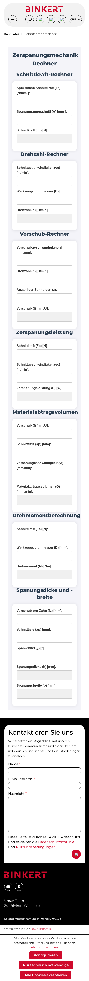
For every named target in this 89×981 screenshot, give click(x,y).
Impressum (47, 918)
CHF (73, 19)
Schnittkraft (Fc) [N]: (32, 130)
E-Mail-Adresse (21, 779)
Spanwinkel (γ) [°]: (31, 648)
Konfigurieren (46, 955)
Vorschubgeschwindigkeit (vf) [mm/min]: (40, 250)
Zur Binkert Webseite (22, 906)
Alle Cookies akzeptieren (46, 975)
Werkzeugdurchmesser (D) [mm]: (42, 191)
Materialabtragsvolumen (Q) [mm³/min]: (38, 489)
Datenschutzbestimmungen (22, 918)
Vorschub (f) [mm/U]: (33, 308)
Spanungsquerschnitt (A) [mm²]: (42, 111)
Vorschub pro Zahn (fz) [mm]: (39, 610)
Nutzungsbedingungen (36, 847)
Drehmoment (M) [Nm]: (34, 566)
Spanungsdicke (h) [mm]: (36, 667)
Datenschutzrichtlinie (56, 842)
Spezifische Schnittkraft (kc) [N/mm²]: (38, 90)
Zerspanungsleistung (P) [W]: (40, 388)
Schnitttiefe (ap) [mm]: (34, 444)
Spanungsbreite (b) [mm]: (37, 685)
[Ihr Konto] (40, 19)
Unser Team (14, 901)
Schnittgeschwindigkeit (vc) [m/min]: (38, 170)
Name (14, 764)
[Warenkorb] (62, 19)
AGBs (57, 918)
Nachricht (17, 794)
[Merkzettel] (51, 19)
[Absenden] (76, 854)
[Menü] (12, 19)
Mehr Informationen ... (44, 947)
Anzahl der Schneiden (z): (37, 289)
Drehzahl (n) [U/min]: (33, 210)
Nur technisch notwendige (46, 965)
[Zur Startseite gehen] (44, 9)
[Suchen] (29, 19)
